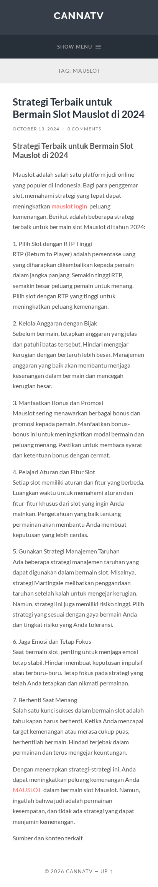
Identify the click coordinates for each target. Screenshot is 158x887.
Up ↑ (107, 871)
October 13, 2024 (36, 129)
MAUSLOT (27, 789)
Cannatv (79, 15)
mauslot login (69, 206)
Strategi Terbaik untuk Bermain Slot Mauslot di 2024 (79, 108)
